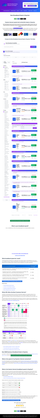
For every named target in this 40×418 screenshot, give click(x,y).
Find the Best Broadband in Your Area (30, 3)
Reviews (21, 10)
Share (35, 72)
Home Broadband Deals (6, 10)
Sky (11, 340)
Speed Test (18, 10)
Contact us (35, 10)
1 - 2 (7, 57)
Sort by (13, 61)
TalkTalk (9, 341)
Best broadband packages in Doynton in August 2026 (11, 346)
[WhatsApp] (15, 19)
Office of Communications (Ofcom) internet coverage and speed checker (14, 378)
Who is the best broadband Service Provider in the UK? (12, 349)
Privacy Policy (30, 10)
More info (32, 72)
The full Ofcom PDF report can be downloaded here (11, 348)
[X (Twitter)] (21, 19)
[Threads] (24, 19)
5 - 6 (24, 57)
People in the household (7, 55)
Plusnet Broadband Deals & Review (9, 285)
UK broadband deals (10, 416)
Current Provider (14, 126)
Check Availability (32, 5)
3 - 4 (15, 57)
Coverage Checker (13, 10)
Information (25, 10)
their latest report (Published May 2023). (13, 300)
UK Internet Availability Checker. (8, 376)
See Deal (33, 70)
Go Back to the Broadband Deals (20, 255)
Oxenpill (15, 416)
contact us (25, 30)
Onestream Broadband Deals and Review (10, 288)
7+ (32, 57)
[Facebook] (18, 19)
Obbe (17, 416)
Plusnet (16, 340)
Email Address (22, 126)
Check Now (33, 46)
